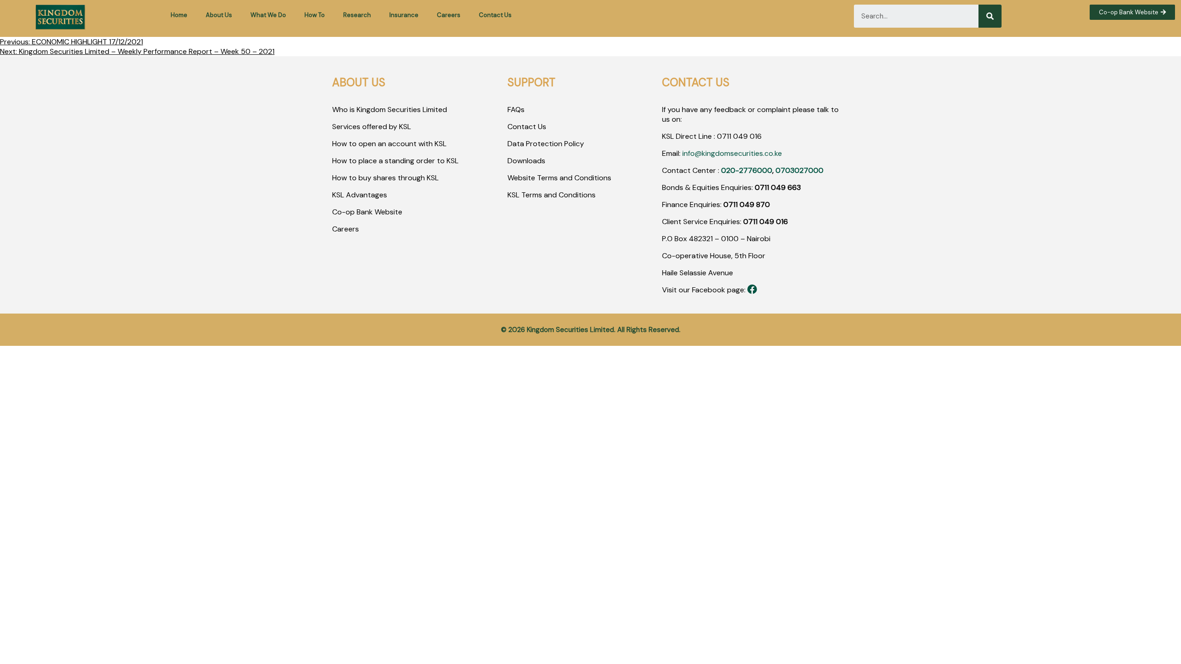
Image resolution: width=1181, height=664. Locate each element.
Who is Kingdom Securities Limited (389, 109)
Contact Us (495, 15)
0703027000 (799, 170)
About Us (219, 15)
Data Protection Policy (545, 143)
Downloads (526, 161)
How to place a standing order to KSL (395, 161)
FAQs (516, 109)
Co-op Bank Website (367, 212)
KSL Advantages (359, 195)
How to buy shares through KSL (385, 178)
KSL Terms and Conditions (551, 195)
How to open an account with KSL (389, 143)
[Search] (990, 16)
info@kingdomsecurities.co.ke (732, 153)
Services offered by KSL (371, 126)
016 (755, 136)
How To (314, 15)
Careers (448, 15)
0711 (724, 136)
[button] (1132, 12)
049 (739, 136)
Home (179, 15)
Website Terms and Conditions (559, 178)
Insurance (403, 15)
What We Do (268, 15)
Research (357, 15)
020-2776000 (746, 170)
